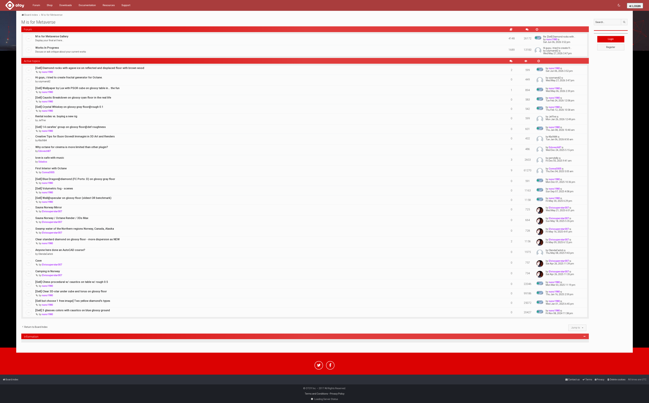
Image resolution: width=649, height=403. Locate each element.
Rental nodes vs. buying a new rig (56, 116)
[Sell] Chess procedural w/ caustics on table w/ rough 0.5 (71, 282)
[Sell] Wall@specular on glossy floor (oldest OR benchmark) (73, 198)
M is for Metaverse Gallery (51, 36)
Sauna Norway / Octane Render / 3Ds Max (61, 218)
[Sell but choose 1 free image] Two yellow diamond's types (72, 300)
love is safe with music (49, 157)
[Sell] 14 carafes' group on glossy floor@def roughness (70, 127)
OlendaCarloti (45, 254)
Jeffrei (42, 120)
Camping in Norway (47, 271)
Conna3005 (48, 172)
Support (126, 5)
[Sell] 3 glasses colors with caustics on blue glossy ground (72, 310)
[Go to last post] (561, 68)
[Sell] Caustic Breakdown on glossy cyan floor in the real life (73, 97)
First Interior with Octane (51, 168)
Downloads (65, 5)
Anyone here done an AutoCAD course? (60, 250)
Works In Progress (47, 47)
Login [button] (611, 39)
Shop (50, 5)
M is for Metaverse (38, 22)
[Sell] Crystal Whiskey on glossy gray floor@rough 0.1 (69, 106)
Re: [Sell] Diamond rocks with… (559, 36)
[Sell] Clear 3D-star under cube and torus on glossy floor (71, 291)
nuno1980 (551, 39)
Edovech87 (44, 151)
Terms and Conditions (316, 393)
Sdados (42, 161)
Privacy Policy (337, 393)
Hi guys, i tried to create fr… (557, 48)
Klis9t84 (42, 140)
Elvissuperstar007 (52, 211)
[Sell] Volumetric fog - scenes (54, 188)
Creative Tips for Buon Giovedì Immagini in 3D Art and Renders (75, 136)
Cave (38, 260)
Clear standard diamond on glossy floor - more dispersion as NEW (77, 239)
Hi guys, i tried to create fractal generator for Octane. (68, 77)
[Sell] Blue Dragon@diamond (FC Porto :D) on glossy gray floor (75, 179)
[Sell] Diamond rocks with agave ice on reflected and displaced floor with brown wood (89, 68)
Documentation (87, 5)
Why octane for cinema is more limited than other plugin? (71, 147)
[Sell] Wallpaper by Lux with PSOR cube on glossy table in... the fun (77, 88)
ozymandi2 (552, 50)
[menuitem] (619, 5)
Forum (36, 5)
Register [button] (610, 47)
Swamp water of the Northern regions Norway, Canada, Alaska (74, 228)
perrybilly (553, 158)
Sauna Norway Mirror (48, 207)
